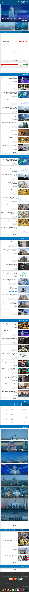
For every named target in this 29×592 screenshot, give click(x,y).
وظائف (18, 584)
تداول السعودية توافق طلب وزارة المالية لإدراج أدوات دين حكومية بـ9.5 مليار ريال (9, 272)
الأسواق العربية (23, 320)
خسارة (18, 404)
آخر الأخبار (25, 74)
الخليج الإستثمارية (24, 414)
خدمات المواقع (26, 584)
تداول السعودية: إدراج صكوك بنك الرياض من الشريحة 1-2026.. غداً (10, 288)
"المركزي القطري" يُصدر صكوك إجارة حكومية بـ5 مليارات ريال (9, 257)
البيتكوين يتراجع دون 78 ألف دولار (11, 130)
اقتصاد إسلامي (23, 239)
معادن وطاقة (5, 32)
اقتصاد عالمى (14, 89)
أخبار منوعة (25, 427)
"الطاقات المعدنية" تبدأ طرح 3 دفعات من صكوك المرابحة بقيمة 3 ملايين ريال (9, 242)
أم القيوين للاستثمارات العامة (23, 422)
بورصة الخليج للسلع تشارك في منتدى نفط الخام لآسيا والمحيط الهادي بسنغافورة (9, 369)
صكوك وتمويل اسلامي (13, 246)
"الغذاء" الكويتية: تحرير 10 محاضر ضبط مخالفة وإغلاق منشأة (9, 354)
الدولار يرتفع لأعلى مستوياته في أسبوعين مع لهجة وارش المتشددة (9, 533)
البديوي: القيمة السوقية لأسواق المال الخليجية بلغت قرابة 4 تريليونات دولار (9, 78)
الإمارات (25, 32)
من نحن (8, 582)
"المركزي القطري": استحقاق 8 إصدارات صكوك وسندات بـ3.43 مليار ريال (10, 303)
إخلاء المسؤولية (16, 582)
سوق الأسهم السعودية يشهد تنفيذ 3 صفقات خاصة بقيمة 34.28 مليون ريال (9, 339)
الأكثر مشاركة (7, 530)
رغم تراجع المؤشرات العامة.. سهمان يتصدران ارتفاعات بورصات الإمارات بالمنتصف (10, 93)
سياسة (15, 365)
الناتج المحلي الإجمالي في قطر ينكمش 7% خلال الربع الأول (9, 392)
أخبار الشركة (15, 388)
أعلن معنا (17, 583)
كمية (4, 404)
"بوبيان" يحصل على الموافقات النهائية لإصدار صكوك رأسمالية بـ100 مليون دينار (10, 250)
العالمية (13, 32)
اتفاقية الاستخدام (25, 582)
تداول (16, 276)
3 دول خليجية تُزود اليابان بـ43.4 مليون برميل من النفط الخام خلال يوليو (9, 108)
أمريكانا (26, 417)
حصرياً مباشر (24, 156)
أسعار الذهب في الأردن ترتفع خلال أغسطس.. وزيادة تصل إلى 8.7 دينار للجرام (10, 324)
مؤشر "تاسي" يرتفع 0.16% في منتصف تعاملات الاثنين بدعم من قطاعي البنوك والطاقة (9, 377)
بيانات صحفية (24, 566)
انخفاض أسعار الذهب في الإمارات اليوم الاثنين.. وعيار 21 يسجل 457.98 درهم (9, 190)
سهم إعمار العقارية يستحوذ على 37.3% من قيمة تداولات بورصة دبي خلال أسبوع (9, 228)
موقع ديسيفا (7, 583)
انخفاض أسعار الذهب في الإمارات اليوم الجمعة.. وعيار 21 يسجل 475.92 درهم (9, 220)
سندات (15, 306)
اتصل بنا (27, 583)
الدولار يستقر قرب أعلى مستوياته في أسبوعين (9, 145)
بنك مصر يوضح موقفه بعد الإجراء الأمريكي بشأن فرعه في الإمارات (9, 548)
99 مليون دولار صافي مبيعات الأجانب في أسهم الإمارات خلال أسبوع (9, 205)
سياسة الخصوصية (25, 586)
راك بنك (26, 412)
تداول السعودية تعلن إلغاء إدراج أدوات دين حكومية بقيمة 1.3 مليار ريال (9, 265)
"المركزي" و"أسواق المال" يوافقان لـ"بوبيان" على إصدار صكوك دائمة (9, 295)
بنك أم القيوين (25, 419)
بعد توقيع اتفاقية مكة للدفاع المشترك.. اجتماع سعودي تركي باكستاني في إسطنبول (9, 361)
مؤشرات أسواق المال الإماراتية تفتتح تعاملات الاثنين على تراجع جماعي (10, 198)
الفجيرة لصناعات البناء (24, 409)
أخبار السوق (15, 268)
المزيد (15, 152)
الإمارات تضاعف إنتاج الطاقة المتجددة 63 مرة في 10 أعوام (9, 115)
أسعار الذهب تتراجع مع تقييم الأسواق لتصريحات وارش (9, 541)
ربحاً (25, 404)
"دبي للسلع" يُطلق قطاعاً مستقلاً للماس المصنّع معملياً (9, 123)
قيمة (11, 404)
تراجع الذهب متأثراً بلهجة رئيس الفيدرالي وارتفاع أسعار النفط (9, 138)
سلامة (26, 407)
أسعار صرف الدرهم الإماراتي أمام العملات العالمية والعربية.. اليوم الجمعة (9, 213)
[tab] (21, 36)
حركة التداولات (14, 96)
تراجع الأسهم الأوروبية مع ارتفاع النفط (11, 84)
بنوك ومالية (15, 253)
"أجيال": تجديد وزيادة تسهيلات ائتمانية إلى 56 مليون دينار (9, 384)
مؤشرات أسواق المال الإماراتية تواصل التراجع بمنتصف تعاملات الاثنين (10, 100)
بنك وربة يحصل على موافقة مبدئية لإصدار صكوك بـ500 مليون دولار (9, 310)
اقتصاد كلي (15, 81)
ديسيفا (8, 584)
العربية (19, 32)
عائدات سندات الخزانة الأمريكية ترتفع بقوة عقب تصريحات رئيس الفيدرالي (9, 556)
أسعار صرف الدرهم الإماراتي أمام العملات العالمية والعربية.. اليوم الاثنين (9, 183)
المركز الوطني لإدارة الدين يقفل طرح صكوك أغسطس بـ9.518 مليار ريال (10, 280)
